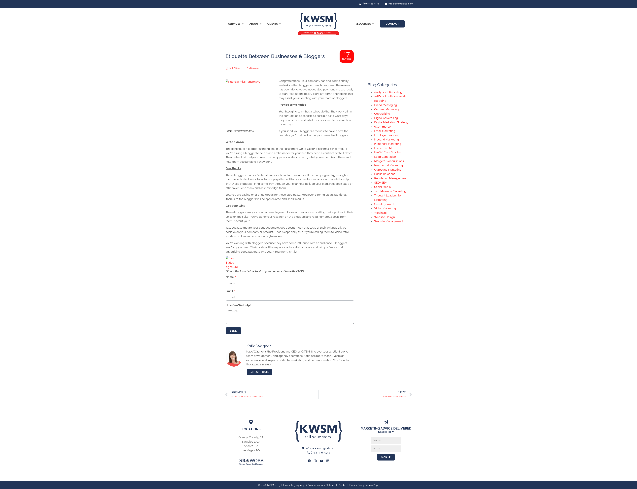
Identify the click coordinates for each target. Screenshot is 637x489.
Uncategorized (384, 204)
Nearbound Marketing (388, 165)
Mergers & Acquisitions (389, 161)
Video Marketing (385, 208)
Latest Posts (259, 372)
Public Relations (384, 174)
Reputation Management (390, 178)
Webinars (380, 212)
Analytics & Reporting (388, 92)
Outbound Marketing (387, 169)
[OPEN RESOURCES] (373, 24)
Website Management (388, 221)
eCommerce (382, 126)
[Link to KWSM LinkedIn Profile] (327, 460)
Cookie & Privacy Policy (351, 485)
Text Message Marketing (390, 191)
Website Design (384, 217)
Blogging (254, 68)
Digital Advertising (386, 118)
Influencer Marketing (387, 143)
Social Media (382, 187)
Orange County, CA (251, 437)
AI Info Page (372, 485)
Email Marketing (384, 131)
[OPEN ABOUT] (260, 24)
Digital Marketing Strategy (391, 122)
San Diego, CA (251, 441)
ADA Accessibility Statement (321, 485)
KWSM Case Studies (387, 152)
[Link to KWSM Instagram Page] (315, 460)
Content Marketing (386, 109)
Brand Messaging (385, 105)
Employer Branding (386, 135)
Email (230, 291)
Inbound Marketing (386, 139)
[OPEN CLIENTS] (280, 24)
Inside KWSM (383, 148)
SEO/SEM (380, 182)
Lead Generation (385, 156)
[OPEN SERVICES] (242, 24)
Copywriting (382, 113)
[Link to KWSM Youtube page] (321, 460)
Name (230, 277)
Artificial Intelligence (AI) (390, 96)
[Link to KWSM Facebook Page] (309, 460)
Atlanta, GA (251, 446)
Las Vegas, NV (251, 450)
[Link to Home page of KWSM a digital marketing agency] (318, 24)
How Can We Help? (238, 305)
